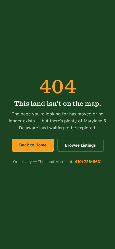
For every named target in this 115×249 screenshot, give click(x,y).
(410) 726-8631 (87, 161)
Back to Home (33, 144)
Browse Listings (80, 145)
